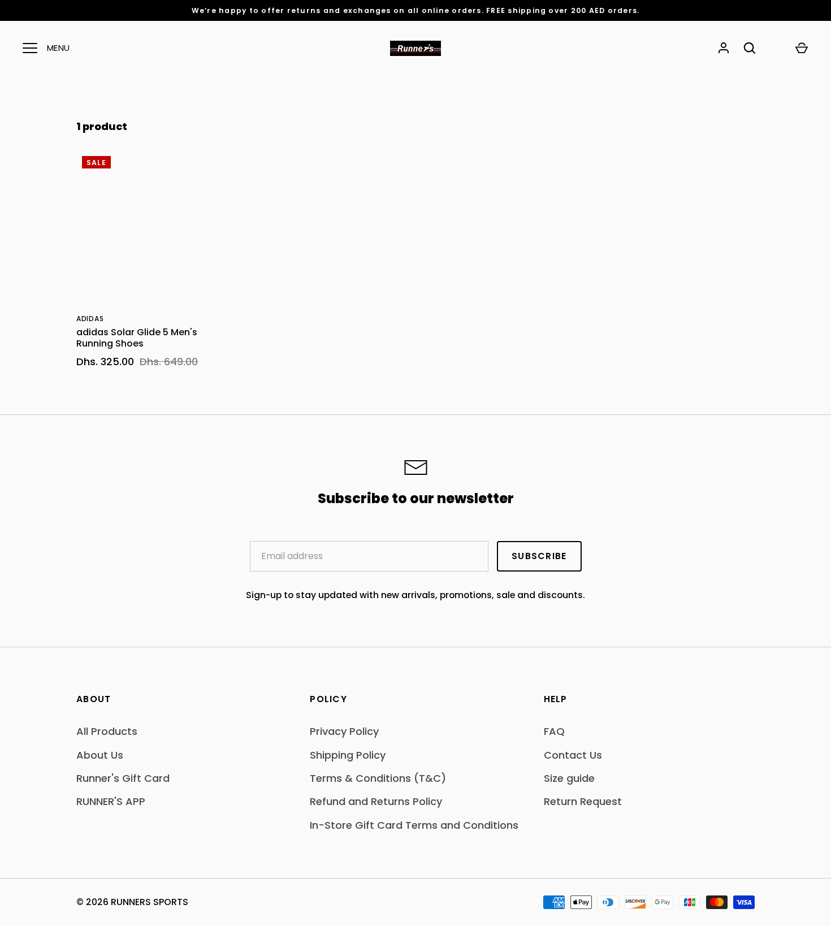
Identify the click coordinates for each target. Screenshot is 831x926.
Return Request (583, 801)
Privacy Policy (344, 731)
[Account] (723, 48)
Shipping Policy (348, 755)
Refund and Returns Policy (376, 801)
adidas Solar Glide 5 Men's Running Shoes (136, 338)
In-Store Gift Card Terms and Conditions (414, 825)
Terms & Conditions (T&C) (378, 778)
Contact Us (573, 755)
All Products (106, 731)
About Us (99, 755)
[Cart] (801, 48)
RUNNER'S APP (110, 801)
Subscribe (539, 555)
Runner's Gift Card (123, 778)
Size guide (569, 778)
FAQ (554, 731)
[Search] (749, 48)
